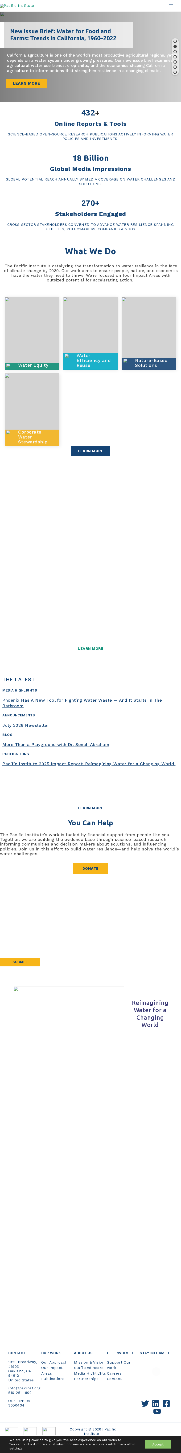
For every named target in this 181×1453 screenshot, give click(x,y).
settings (15, 1448)
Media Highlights (90, 1373)
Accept (158, 1444)
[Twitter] (145, 1403)
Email (7, 935)
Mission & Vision (89, 1362)
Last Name (10, 921)
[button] (175, 41)
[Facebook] (166, 1403)
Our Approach (54, 1362)
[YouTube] (157, 1411)
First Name (10, 907)
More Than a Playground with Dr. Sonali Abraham (55, 744)
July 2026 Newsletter (25, 725)
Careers (114, 1373)
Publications (53, 1379)
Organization (12, 949)
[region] (90, 57)
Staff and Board (89, 1368)
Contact (114, 1379)
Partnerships (86, 1379)
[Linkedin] (156, 1403)
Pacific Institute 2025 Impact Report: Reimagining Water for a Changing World (89, 763)
